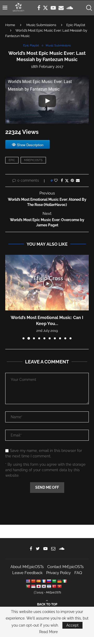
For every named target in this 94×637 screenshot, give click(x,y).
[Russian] (48, 581)
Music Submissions (41, 25)
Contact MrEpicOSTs (65, 566)
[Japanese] (38, 586)
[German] (59, 581)
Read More (48, 632)
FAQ (78, 572)
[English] (28, 581)
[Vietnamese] (59, 586)
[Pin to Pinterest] (72, 180)
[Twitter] (45, 7)
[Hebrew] (48, 586)
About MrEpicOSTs (27, 566)
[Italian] (64, 581)
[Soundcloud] (69, 7)
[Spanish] (38, 581)
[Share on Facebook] (62, 180)
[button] (9, 297)
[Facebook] (38, 7)
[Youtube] (53, 7)
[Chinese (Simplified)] (33, 581)
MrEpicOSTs (33, 160)
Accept (72, 625)
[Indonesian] (33, 586)
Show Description (30, 144)
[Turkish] (54, 586)
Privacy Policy (58, 572)
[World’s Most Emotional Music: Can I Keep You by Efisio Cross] (47, 282)
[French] (43, 581)
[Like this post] (56, 180)
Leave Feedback (27, 572)
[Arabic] (54, 581)
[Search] (88, 7)
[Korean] (43, 586)
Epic (12, 160)
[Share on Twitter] (67, 180)
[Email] (61, 7)
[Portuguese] (28, 586)
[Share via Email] (78, 180)
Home (10, 25)
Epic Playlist (75, 25)
